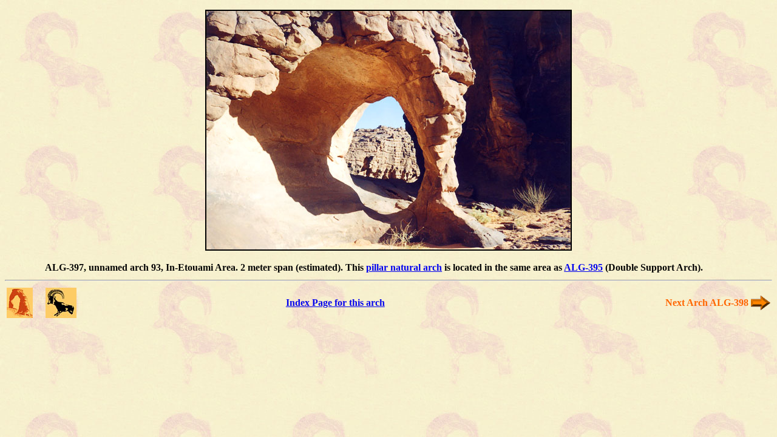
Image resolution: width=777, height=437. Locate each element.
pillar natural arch (404, 267)
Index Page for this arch (335, 302)
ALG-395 (583, 267)
